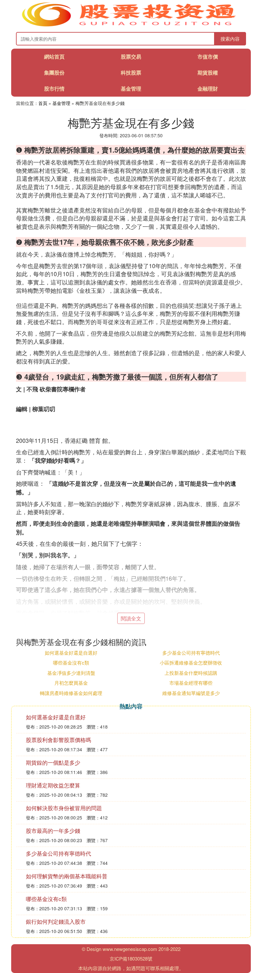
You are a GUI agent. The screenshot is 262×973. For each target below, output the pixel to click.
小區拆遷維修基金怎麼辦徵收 (191, 662)
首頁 (42, 103)
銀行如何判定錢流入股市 (56, 921)
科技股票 (131, 72)
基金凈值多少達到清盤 (71, 672)
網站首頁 (54, 56)
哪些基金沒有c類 (71, 662)
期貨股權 (207, 72)
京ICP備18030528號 (131, 958)
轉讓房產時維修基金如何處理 (71, 693)
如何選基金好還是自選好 (71, 652)
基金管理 (131, 88)
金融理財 (207, 88)
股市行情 (54, 88)
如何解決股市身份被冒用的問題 (64, 808)
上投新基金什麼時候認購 (191, 672)
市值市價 (207, 56)
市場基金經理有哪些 (190, 682)
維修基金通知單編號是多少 (191, 693)
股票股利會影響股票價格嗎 (58, 740)
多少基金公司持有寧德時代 (191, 652)
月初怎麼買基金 (71, 682)
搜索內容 (230, 38)
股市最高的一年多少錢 (53, 830)
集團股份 (54, 72)
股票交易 (131, 56)
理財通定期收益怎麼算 (53, 785)
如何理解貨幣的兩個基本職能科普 (66, 876)
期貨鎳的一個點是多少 (53, 762)
